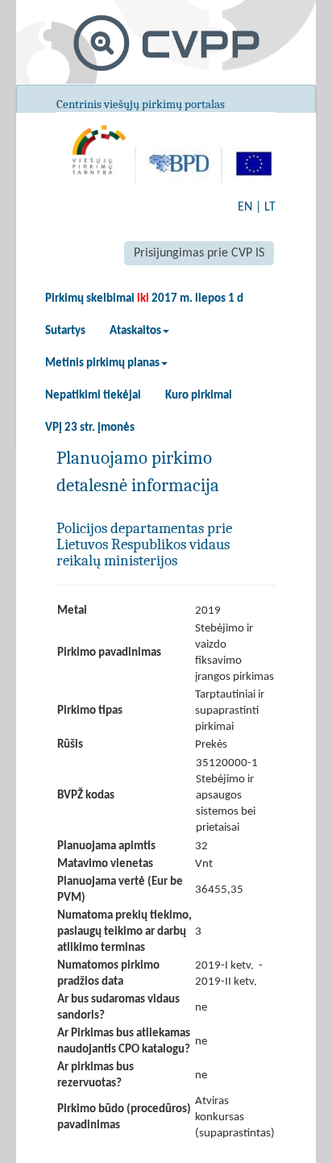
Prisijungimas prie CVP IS (199, 253)
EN (245, 207)
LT (270, 207)
